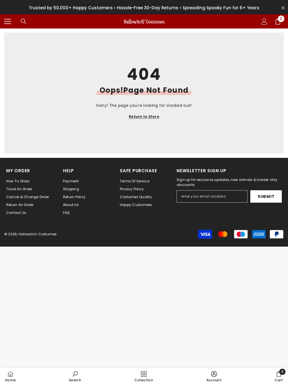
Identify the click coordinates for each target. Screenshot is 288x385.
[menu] (7, 21)
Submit (266, 196)
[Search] (23, 21)
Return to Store (144, 116)
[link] (75, 376)
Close (283, 8)
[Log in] (264, 21)
